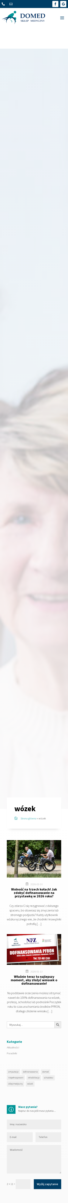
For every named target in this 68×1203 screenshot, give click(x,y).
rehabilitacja (33, 1077)
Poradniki (12, 1053)
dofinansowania (30, 1071)
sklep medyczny (15, 1083)
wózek (30, 1083)
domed (45, 1071)
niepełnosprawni (15, 1077)
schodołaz (48, 1077)
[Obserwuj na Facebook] (55, 4)
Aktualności (13, 1048)
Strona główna (28, 819)
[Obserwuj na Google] (63, 4)
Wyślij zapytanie (47, 1184)
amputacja (13, 1071)
